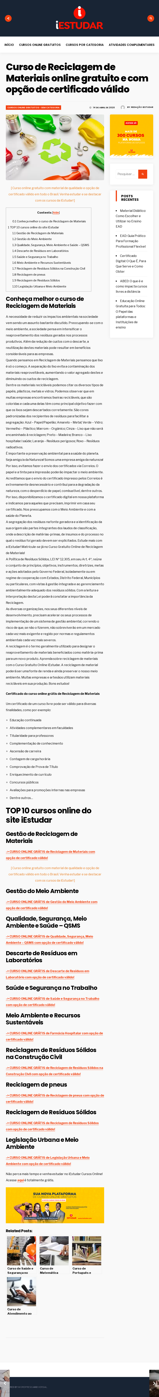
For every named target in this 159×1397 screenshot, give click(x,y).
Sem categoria (50, 107)
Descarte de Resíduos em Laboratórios (40, 251)
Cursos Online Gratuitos (40, 45)
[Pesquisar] (142, 174)
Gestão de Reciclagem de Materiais (38, 233)
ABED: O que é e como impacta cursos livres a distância (131, 286)
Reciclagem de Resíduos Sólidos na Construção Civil (48, 268)
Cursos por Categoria (85, 45)
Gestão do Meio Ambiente (32, 239)
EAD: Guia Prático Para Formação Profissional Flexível (131, 241)
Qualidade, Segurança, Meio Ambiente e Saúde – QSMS (50, 245)
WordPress (25, 1387)
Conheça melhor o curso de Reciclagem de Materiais (49, 221)
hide (56, 212)
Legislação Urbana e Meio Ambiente (39, 286)
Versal (42, 1387)
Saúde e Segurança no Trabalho (35, 257)
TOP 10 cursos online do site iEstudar (33, 227)
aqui (20, 1180)
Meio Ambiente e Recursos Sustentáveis (41, 263)
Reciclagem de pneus (28, 274)
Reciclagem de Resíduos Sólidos (36, 280)
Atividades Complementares (132, 45)
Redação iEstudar (142, 107)
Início (9, 45)
